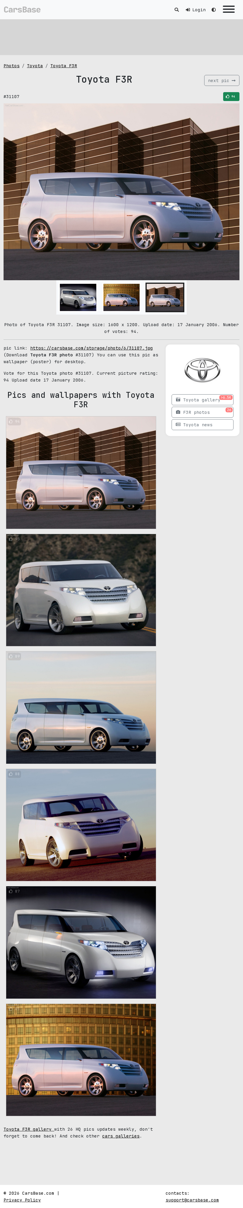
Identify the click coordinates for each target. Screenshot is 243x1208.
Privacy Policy (22, 1200)
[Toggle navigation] (228, 9)
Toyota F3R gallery (29, 1129)
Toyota (35, 65)
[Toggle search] (176, 9)
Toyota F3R (63, 65)
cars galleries (121, 1136)
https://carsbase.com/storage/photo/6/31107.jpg (91, 348)
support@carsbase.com (192, 1200)
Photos (12, 65)
